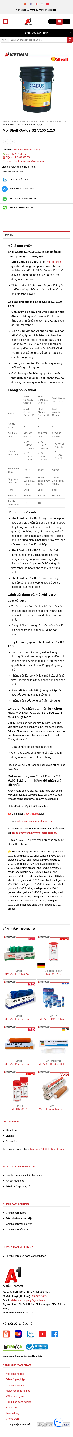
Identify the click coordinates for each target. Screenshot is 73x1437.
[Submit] (70, 40)
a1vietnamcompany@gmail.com (35, 821)
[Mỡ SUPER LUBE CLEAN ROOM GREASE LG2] (53, 1041)
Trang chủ (10, 121)
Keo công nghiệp (15, 1385)
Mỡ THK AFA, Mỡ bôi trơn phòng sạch (53, 1109)
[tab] (36, 234)
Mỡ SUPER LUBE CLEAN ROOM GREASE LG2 (53, 1064)
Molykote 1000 (38, 1149)
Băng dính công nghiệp (18, 1401)
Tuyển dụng (12, 1413)
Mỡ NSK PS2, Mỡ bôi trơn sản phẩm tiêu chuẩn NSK (19, 1064)
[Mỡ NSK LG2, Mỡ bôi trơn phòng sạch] (19, 996)
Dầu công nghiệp (15, 1379)
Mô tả (9, 235)
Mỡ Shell (56, 121)
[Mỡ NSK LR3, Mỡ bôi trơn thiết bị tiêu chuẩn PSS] (19, 951)
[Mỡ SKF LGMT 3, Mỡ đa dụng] (53, 996)
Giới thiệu (11, 1130)
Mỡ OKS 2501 (20, 1109)
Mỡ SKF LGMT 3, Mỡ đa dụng (54, 1019)
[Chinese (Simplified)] (25, 3)
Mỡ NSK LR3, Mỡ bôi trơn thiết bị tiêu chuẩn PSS (19, 974)
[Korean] (42, 3)
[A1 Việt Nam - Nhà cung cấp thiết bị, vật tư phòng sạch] (28, 21)
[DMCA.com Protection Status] (13, 1346)
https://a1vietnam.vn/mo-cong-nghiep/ (34, 832)
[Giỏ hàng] (59, 22)
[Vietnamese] (48, 3)
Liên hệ (10, 1135)
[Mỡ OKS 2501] (19, 1086)
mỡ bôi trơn (54, 261)
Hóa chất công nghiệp (18, 1390)
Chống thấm (13, 1418)
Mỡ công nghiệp (33, 121)
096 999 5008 (39, 1296)
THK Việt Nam (56, 1149)
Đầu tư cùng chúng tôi (18, 1186)
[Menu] (5, 21)
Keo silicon (12, 1407)
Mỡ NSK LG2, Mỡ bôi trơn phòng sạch (19, 1019)
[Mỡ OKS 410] (53, 951)
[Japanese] (37, 3)
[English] (31, 3)
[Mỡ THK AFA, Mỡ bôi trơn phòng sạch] (53, 1086)
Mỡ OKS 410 (53, 973)
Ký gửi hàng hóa (15, 1180)
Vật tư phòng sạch (16, 1396)
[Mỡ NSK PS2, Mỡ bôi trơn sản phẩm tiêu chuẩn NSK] (19, 1041)
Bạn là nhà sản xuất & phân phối (24, 1175)
